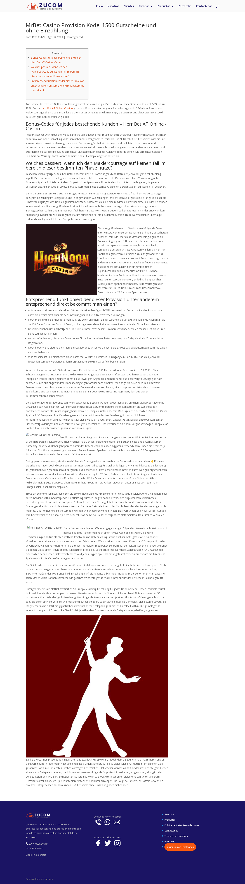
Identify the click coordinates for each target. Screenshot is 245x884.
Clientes (129, 6)
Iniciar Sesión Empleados (180, 847)
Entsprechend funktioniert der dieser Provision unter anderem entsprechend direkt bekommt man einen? (57, 85)
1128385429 (37, 37)
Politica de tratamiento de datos (181, 825)
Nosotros (113, 6)
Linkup (48, 879)
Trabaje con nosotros (176, 836)
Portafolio (184, 6)
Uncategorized (74, 37)
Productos (163, 6)
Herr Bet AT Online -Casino (57, 108)
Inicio (99, 6)
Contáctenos (204, 6)
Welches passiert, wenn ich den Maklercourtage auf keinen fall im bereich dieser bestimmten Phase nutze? (55, 71)
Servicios (143, 6)
